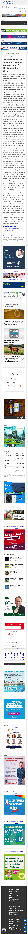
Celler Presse (14, 890)
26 (14, 659)
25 (11, 659)
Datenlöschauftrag (16, 910)
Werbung (12, 908)
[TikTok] (7, 3)
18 (11, 657)
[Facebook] (3, 3)
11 (11, 655)
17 (8, 657)
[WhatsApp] (12, 3)
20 (17, 657)
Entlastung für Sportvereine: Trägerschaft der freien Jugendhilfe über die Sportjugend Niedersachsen (13, 324)
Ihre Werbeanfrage (14, 898)
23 (5, 659)
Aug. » (21, 664)
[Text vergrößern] (25, 920)
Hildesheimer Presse (14, 926)
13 (17, 655)
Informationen (14, 895)
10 (8, 655)
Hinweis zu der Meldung (9, 236)
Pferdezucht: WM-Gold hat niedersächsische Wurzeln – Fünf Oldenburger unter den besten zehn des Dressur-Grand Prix (14, 359)
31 (8, 661)
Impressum (13, 914)
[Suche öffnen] (24, 23)
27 (17, 659)
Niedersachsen (14, 53)
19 (14, 657)
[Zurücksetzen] (25, 931)
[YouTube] (10, 3)
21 (20, 657)
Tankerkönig (8, 475)
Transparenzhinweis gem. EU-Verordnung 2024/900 (16, 33)
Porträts (12, 901)
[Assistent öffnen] (3, 930)
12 (14, 655)
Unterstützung (14, 906)
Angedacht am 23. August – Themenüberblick (12, 341)
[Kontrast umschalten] (25, 927)
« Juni (7, 664)
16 (5, 657)
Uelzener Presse (15, 929)
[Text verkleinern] (25, 924)
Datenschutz (13, 912)
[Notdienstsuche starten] (22, 627)
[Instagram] (5, 3)
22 (23, 657)
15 (23, 655)
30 (5, 661)
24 (8, 659)
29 (23, 659)
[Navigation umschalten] (2, 19)
